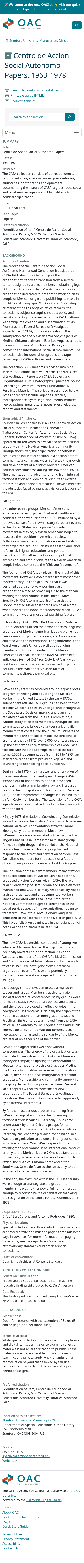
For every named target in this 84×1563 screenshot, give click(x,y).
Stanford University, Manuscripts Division (40, 40)
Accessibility (11, 1543)
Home (6, 1508)
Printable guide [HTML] (28, 95)
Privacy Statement (15, 1539)
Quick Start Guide (15, 1526)
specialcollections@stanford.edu (26, 1456)
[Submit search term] (70, 117)
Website (8, 1460)
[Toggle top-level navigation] (66, 25)
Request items (21, 101)
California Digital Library (44, 1500)
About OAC (10, 1512)
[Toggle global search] (77, 25)
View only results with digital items (36, 90)
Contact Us (10, 1548)
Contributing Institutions (20, 1517)
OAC (21, 24)
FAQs (6, 1522)
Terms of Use (12, 1534)
